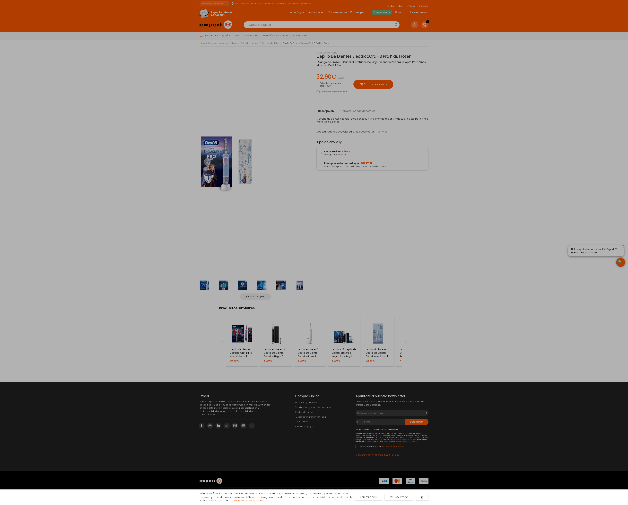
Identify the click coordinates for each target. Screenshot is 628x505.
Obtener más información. (246, 500)
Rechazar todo (399, 497)
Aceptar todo (368, 497)
